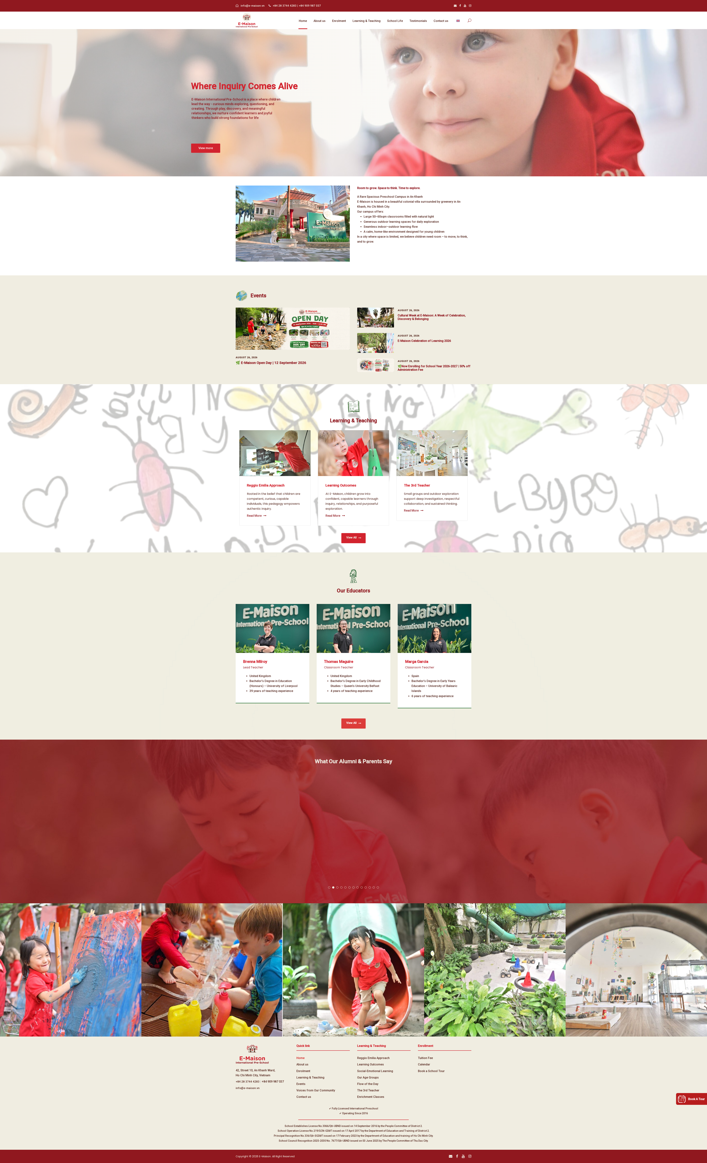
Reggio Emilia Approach (265, 485)
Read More (254, 515)
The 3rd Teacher (417, 485)
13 (378, 887)
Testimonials (418, 21)
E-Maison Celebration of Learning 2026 (424, 341)
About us (320, 21)
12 (374, 887)
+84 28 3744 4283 (285, 5)
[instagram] (470, 5)
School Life (395, 21)
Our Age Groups (368, 1077)
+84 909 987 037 (310, 5)
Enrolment (339, 21)
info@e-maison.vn (253, 5)
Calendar (424, 1064)
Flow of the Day (367, 1084)
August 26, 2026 (246, 357)
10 (366, 887)
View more (205, 148)
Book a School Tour (431, 1071)
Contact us (441, 21)
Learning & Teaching (367, 21)
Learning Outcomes (341, 485)
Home (303, 21)
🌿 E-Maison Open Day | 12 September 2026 (271, 363)
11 (370, 887)
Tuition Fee (425, 1058)
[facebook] (460, 5)
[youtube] (465, 5)
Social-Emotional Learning (375, 1071)
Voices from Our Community (315, 1090)
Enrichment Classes (370, 1097)
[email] (455, 5)
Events (300, 1084)
